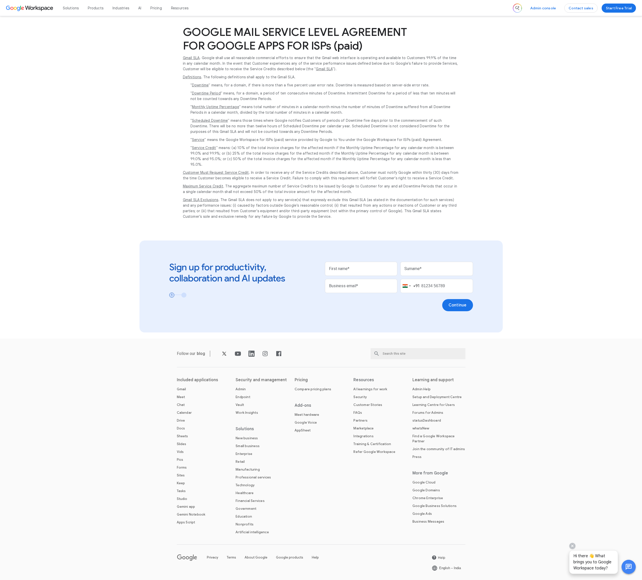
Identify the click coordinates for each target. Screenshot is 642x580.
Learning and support (433, 379)
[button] (629, 567)
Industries (121, 8)
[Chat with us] (629, 567)
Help (315, 557)
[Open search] (517, 8)
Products (95, 8)
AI (139, 8)
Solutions (71, 8)
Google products (289, 557)
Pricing (156, 8)
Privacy (212, 557)
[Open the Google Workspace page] (30, 8)
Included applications (197, 379)
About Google (256, 557)
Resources (180, 8)
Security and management (261, 379)
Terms (231, 557)
